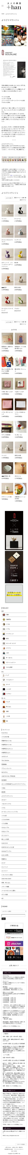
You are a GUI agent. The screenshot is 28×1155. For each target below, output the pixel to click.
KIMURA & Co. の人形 (8, 847)
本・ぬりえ (9, 657)
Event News (5, 733)
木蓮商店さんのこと (7, 748)
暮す (3, 611)
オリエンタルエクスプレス (7, 240)
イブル (8, 629)
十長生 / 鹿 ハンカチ (7, 391)
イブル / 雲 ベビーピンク (7, 413)
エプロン (8, 693)
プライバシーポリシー (18, 1149)
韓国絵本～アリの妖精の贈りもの (20, 347)
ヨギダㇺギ (5, 756)
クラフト (8, 648)
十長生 (3, 788)
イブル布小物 (5, 736)
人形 (7, 653)
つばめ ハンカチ (19, 391)
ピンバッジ (5, 867)
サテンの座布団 (6, 434)
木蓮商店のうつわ (7, 744)
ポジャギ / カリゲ (11, 643)
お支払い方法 (15, 1147)
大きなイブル (5, 831)
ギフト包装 (5, 894)
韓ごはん (8, 706)
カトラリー (5, 871)
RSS (12, 1151)
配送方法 (21, 1147)
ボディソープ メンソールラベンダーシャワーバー (7, 264)
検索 (4, 918)
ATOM (15, 1151)
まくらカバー (5, 835)
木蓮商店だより (6, 752)
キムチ (8, 701)
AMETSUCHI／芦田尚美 (8, 776)
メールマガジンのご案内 (8, 890)
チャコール (17, 218)
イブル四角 (5, 823)
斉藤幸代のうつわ (7, 740)
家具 (7, 638)
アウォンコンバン (7, 768)
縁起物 (3, 792)
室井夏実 (4, 780)
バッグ (7, 675)
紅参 (5, 287)
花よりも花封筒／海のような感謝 (7, 370)
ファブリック (10, 633)
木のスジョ (18, 476)
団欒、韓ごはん (6, 882)
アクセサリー (10, 679)
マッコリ (4, 218)
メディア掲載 (5, 886)
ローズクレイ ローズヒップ (7, 309)
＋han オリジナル (6, 803)
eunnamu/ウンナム (6, 851)
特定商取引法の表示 (9, 1149)
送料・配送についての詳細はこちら (12, 1086)
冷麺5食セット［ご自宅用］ (20, 497)
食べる (3, 698)
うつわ (8, 624)
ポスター (4, 800)
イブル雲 (4, 815)
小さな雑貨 (9, 667)
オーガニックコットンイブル (10, 811)
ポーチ (8, 684)
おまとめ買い (5, 855)
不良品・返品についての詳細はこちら (13, 1124)
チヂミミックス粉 (7, 496)
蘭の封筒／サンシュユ (20, 370)
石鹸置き (8, 619)
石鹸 (7, 614)
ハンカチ (8, 689)
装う (3, 671)
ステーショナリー (11, 662)
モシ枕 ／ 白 (18, 434)
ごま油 (8, 716)
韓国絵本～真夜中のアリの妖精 (7, 347)
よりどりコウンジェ (11, 14)
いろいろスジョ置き (7, 874)
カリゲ (3, 863)
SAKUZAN (5, 843)
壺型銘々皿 (7, 476)
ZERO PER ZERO (6, 878)
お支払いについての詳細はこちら (11, 1026)
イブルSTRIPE (5, 819)
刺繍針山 (4, 859)
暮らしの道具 (5, 839)
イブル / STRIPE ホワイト (20, 413)
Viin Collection (5, 760)
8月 (2, 898)
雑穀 (7, 711)
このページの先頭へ (21, 1144)
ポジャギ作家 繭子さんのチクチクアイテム (14, 784)
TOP (3, 14)
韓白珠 (16, 262)
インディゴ (17, 239)
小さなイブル (5, 827)
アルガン (16, 308)
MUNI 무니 (5, 772)
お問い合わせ (8, 1147)
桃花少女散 (17, 287)
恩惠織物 (4, 764)
